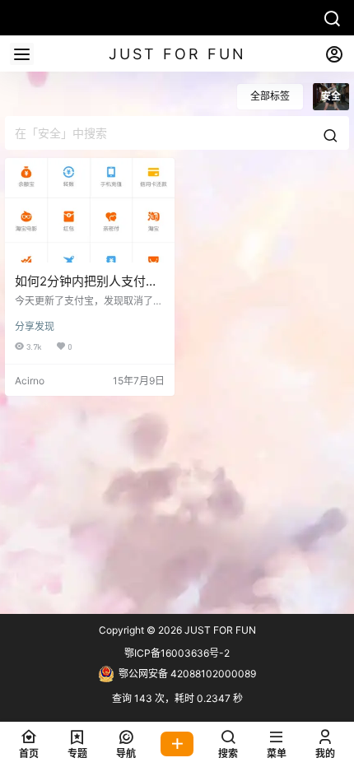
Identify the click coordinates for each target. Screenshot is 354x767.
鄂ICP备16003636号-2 (177, 653)
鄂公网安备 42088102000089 (187, 673)
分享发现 (34, 326)
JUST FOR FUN (219, 630)
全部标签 (270, 96)
